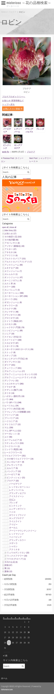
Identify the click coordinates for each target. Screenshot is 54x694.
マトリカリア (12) (12, 424)
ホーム (4, 678)
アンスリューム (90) (13, 264)
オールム (13, 527)
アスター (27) (10, 249)
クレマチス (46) (11, 311)
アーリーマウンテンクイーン (22, 530)
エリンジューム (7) (13, 271)
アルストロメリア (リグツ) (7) (18, 261)
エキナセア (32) (11, 267)
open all (5, 227)
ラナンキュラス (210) (14, 443)
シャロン (13, 546)
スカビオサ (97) (11, 343)
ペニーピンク (15, 536)
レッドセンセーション (19, 486)
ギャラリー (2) (11, 305)
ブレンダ (13, 502)
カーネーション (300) (14, 292)
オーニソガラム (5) (13, 280)
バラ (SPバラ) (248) (12, 402)
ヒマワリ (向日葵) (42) (14, 408)
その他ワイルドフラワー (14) (20, 458)
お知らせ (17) (10, 233)
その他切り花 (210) (12, 236)
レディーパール (16, 490)
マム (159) (8, 427)
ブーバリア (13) (11, 418)
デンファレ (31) (11, 380)
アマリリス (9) (11, 255)
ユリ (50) (8, 436)
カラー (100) (9, 286)
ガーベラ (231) (10, 299)
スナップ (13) (10, 355)
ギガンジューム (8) (13, 302)
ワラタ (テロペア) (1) (16, 558)
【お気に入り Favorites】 (14, 7)
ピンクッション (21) (16, 477)
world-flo (5, 151)
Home (3, 11)
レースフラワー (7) (13, 452)
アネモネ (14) (10, 252)
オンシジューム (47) (13, 277)
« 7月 (5, 655)
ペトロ (12, 511)
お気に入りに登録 (11, 108)
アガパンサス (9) (12, 242)
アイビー (13, 524)
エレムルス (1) (11, 274)
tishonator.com (7, 689)
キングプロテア (16, 518)
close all (13, 227)
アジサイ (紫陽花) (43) (14, 246)
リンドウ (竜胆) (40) (13, 449)
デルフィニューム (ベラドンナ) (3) (20, 377)
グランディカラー (17, 540)
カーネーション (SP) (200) (16, 296)
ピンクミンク (15, 505)
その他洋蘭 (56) (11, 239)
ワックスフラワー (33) (17, 555)
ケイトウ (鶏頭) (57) (13, 321)
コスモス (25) (10, 324)
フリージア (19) (11, 414)
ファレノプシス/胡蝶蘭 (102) (17, 411)
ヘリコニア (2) (11, 421)
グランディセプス (17, 493)
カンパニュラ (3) (12, 289)
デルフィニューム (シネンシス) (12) (20, 374)
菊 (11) (7, 568)
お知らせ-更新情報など (13, 100)
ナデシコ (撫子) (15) (13, 389)
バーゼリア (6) (13, 474)
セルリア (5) (12, 468)
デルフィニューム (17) (14, 371)
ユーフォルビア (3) (13, 440)
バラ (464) (8, 399)
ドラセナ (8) (9, 386)
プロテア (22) (13, 480)
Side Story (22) (10, 230)
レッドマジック (16, 533)
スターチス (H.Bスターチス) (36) (18, 349)
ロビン (12, 499)
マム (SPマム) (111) (12, 430)
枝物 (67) (8, 565)
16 (28, 632)
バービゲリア (15, 483)
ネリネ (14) (9, 393)
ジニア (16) (9, 333)
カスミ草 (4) (9, 283)
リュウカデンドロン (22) (18, 552)
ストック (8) (9, 352)
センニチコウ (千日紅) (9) (16, 358)
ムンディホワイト (17, 508)
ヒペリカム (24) (11, 405)
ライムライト (15, 521)
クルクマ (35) (10, 308)
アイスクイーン (16, 496)
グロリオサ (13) (11, 317)
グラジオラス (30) (12, 314)
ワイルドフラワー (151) (15, 455)
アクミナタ (14, 549)
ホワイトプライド (17, 515)
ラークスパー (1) (12, 446)
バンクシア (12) (14, 471)
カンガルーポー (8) (15, 461)
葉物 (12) (8, 571)
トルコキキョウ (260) (14, 383)
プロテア (12, 11)
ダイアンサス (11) (12, 361)
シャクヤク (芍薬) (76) (14, 327)
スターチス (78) (11, 346)
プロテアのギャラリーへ (13, 96)
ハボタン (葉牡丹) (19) (14, 396)
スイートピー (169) (12, 339)
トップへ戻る (8, 104)
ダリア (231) (9, 364)
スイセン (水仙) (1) (12, 336)
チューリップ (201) (12, 368)
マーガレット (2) (12, 433)
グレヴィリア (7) (14, 465)
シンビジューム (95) (13, 330)
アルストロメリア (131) (15, 258)
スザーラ (13, 543)
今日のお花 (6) (11, 562)
